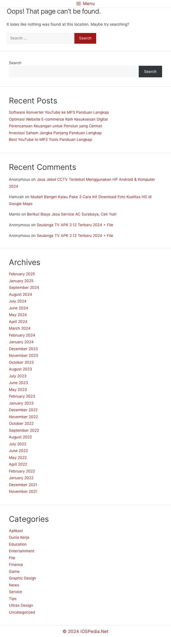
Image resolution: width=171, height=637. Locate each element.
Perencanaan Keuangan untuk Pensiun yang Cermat (55, 126)
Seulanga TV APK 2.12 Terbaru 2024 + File (75, 225)
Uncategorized (22, 612)
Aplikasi (16, 530)
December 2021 (23, 485)
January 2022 (21, 478)
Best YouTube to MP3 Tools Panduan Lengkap (50, 139)
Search (15, 63)
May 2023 (18, 389)
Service (15, 592)
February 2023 (22, 396)
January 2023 (21, 403)
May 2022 (18, 457)
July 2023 (17, 376)
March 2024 (20, 328)
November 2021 (23, 491)
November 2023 (23, 355)
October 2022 (21, 423)
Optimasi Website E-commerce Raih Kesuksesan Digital (58, 119)
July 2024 (17, 301)
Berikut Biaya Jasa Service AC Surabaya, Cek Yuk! (71, 214)
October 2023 (21, 362)
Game (14, 571)
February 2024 (22, 335)
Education (18, 544)
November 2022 (23, 417)
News (14, 585)
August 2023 (20, 369)
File (12, 558)
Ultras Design (21, 605)
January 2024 (21, 342)
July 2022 (17, 444)
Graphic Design (22, 578)
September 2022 (24, 430)
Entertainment (21, 551)
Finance (16, 564)
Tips (12, 598)
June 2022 (18, 450)
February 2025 (22, 274)
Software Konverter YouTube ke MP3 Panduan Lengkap (59, 112)
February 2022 (22, 471)
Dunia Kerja (19, 537)
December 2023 (23, 349)
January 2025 (21, 281)
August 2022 (20, 437)
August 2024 (20, 294)
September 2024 (24, 287)
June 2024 (18, 308)
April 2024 (18, 321)
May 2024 (18, 314)
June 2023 (18, 382)
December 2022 (23, 410)
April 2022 (18, 464)
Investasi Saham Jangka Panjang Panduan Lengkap (55, 133)
